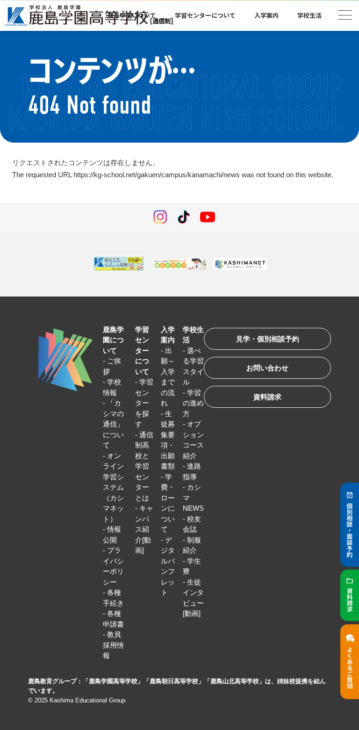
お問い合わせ (267, 368)
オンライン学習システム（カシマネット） (113, 487)
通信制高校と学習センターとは (144, 466)
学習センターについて (142, 350)
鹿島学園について (113, 339)
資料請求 (267, 397)
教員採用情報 (113, 644)
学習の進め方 (193, 403)
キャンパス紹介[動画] (144, 529)
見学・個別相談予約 (267, 339)
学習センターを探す (144, 403)
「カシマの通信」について (113, 424)
